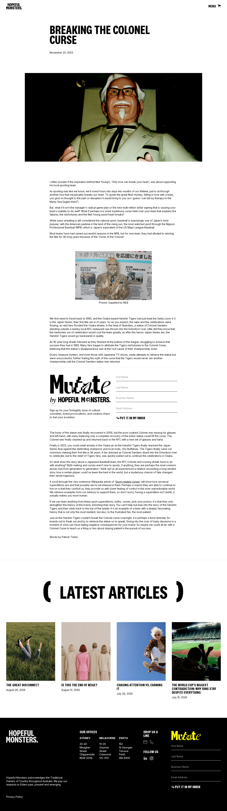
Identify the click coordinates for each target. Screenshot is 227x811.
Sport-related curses (127, 481)
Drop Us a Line (150, 734)
